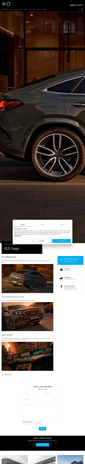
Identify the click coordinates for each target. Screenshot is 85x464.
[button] (5, 9)
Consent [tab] (23, 224)
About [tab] (62, 224)
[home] (8, 3)
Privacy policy (17, 235)
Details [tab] (42, 224)
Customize (41, 240)
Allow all (61, 240)
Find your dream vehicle (43, 444)
